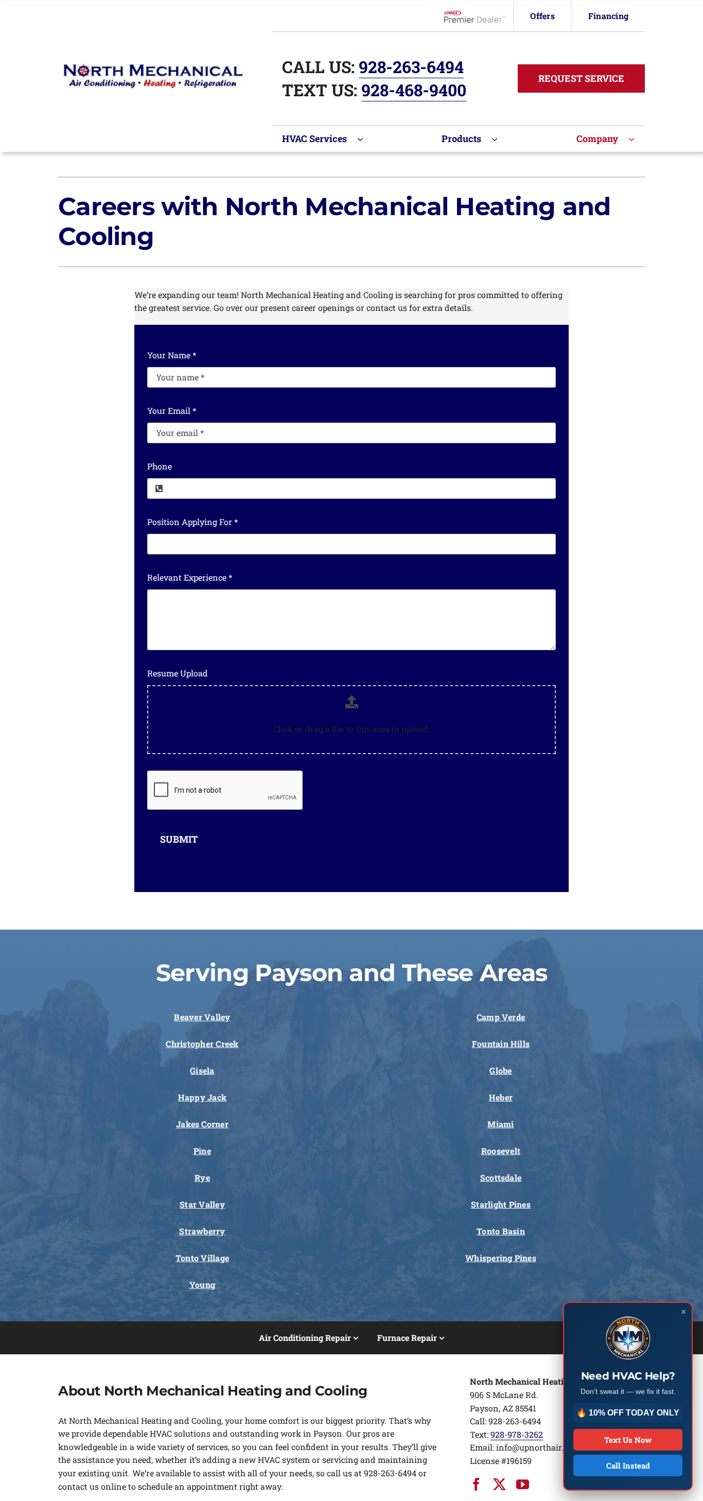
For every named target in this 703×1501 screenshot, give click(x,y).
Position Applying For (192, 521)
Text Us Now (628, 1440)
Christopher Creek (202, 1043)
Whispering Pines (500, 1257)
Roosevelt (500, 1150)
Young (202, 1284)
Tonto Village (202, 1257)
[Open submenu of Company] (636, 139)
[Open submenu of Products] (499, 139)
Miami (500, 1124)
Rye (202, 1177)
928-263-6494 (411, 67)
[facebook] (476, 1484)
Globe (500, 1070)
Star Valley (202, 1204)
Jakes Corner (202, 1124)
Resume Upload (177, 673)
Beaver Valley (202, 1016)
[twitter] (499, 1484)
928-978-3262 (516, 1434)
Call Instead (628, 1465)
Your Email (171, 410)
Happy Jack (202, 1097)
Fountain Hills (501, 1043)
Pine (202, 1150)
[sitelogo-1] (153, 67)
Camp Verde (501, 1016)
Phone (159, 466)
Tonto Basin (501, 1231)
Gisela (202, 1070)
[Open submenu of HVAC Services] (365, 139)
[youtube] (522, 1484)
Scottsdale (500, 1177)
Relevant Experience (189, 577)
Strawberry (202, 1231)
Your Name (171, 355)
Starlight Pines (501, 1204)
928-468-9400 (413, 90)
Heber (501, 1097)
